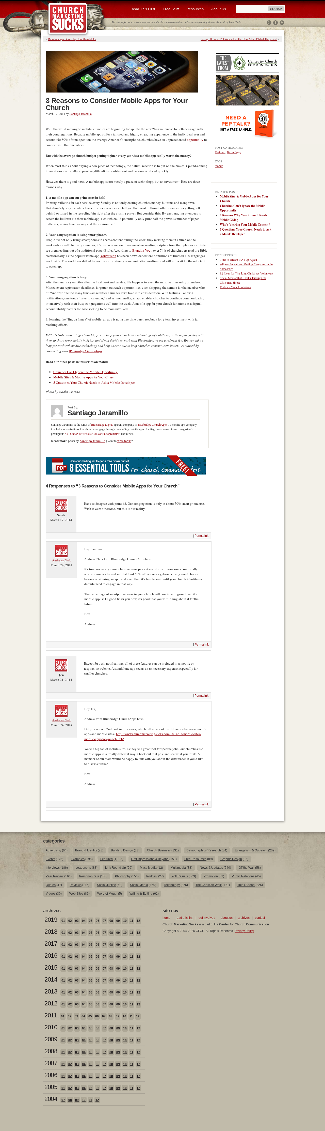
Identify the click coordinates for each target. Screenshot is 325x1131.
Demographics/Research (203, 850)
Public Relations (243, 876)
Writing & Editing (140, 893)
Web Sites (76, 893)
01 (63, 921)
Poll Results (179, 876)
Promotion (211, 876)
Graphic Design (231, 859)
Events (50, 859)
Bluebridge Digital (102, 424)
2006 (50, 1075)
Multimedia (178, 867)
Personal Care (89, 876)
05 (90, 921)
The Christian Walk (209, 885)
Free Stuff (171, 9)
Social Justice (106, 885)
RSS (281, 22)
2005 (50, 1086)
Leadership (83, 867)
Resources (195, 9)
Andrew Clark (61, 560)
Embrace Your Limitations (235, 287)
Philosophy (123, 876)
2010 (50, 1027)
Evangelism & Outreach (251, 850)
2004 (50, 1098)
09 (118, 921)
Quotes (51, 885)
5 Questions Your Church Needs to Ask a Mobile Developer (94, 382)
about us (227, 918)
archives (244, 918)
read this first (184, 918)
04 (84, 921)
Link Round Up (115, 867)
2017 (50, 943)
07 (104, 921)
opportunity (195, 139)
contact (260, 918)
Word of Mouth (107, 893)
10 (125, 921)
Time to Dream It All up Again (238, 259)
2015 (50, 967)
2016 (50, 955)
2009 (50, 1039)
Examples (78, 859)
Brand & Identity (86, 850)
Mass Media (148, 867)
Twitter (269, 22)
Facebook (275, 22)
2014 (50, 979)
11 (131, 921)
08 (111, 921)
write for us (124, 441)
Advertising (53, 850)
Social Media (139, 885)
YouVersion (108, 255)
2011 (50, 1015)
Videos (50, 893)
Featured (220, 152)
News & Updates (211, 867)
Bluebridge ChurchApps (85, 351)
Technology (234, 152)
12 (138, 921)
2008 (50, 1051)
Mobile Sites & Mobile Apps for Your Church (84, 377)
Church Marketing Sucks (68, 19)
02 (70, 921)
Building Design (122, 850)
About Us (218, 9)
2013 (50, 991)
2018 (50, 931)
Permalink (201, 536)
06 (97, 921)
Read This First (143, 9)
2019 (50, 919)
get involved (207, 918)
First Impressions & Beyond (150, 859)
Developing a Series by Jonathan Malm (72, 39)
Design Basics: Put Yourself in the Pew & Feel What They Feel (239, 39)
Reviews (76, 885)
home (166, 918)
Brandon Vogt (142, 250)
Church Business (159, 850)
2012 (50, 1003)
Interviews (53, 867)
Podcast (151, 876)
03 (77, 921)
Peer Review (54, 876)
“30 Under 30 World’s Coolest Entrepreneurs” (92, 434)
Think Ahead (246, 885)
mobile (219, 166)
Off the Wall (246, 867)
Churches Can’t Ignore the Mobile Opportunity (85, 372)
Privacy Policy (244, 931)
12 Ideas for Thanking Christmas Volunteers (246, 273)
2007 (50, 1063)
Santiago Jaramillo (81, 114)
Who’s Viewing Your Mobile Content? (245, 224)
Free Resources (195, 859)
